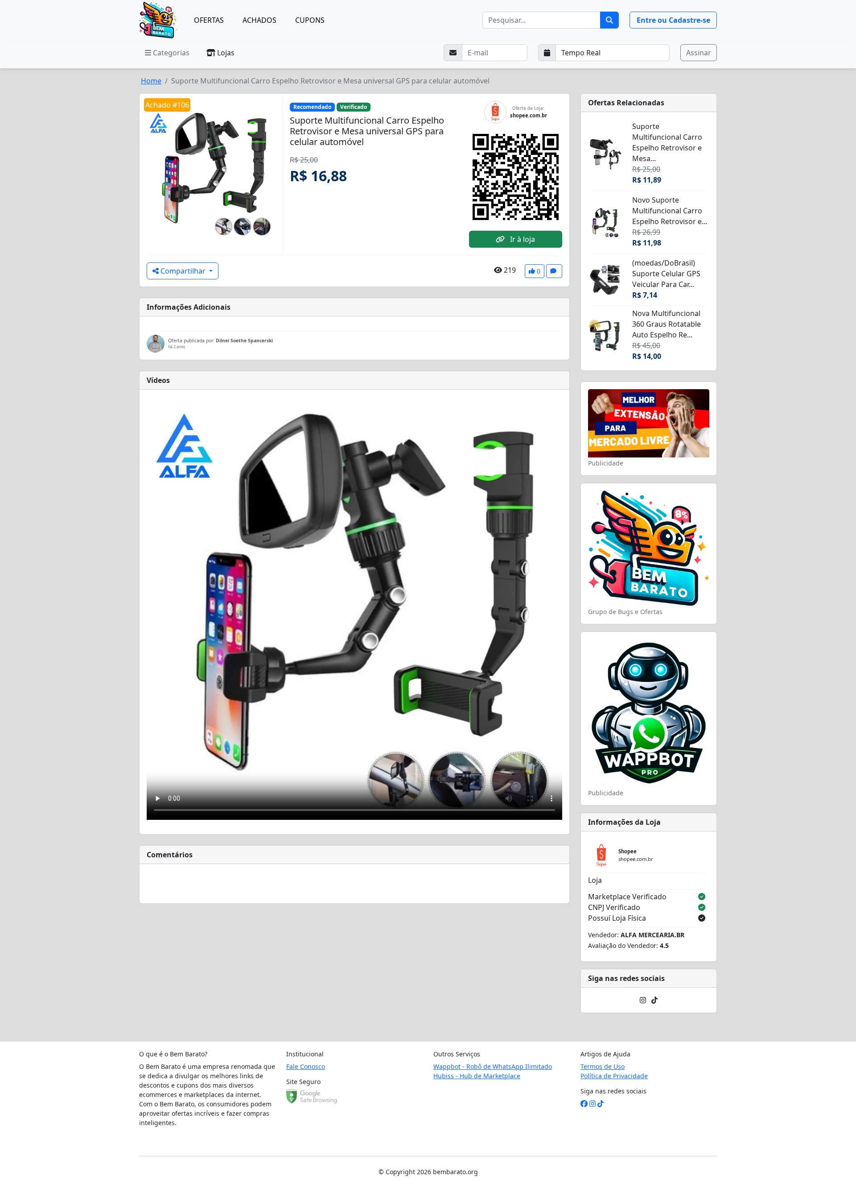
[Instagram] (643, 1000)
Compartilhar (183, 271)
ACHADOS (259, 20)
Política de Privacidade (614, 1076)
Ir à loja (521, 239)
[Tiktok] (654, 1000)
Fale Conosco (305, 1066)
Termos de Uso (602, 1066)
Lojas (225, 53)
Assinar (698, 53)
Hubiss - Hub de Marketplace (476, 1076)
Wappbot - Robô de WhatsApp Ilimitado (492, 1066)
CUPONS (310, 20)
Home (151, 81)
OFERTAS (209, 20)
